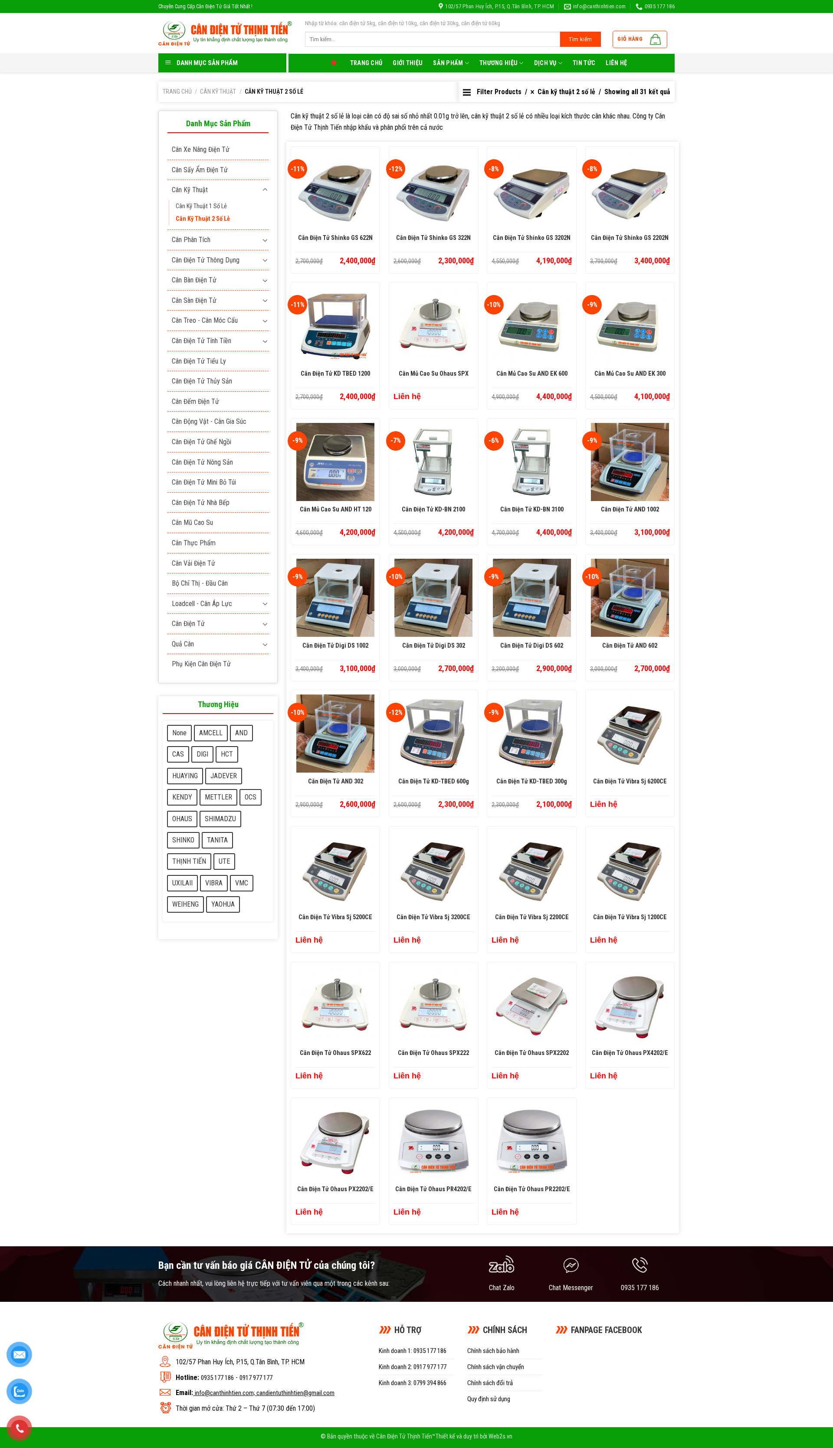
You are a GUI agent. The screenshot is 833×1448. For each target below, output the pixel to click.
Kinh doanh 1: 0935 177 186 (412, 1351)
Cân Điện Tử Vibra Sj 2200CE (532, 917)
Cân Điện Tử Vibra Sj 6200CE (630, 781)
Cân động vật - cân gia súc (209, 421)
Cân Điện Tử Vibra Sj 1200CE (630, 917)
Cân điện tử (188, 623)
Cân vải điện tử (193, 563)
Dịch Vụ (545, 63)
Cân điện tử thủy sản (202, 381)
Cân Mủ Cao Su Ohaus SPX (434, 373)
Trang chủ (366, 63)
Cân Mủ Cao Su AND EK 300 (630, 373)
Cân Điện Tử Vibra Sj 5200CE (335, 917)
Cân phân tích (191, 240)
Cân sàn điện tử (194, 300)
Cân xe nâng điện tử (201, 149)
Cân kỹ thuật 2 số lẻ (203, 219)
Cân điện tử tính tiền (201, 341)
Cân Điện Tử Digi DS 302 (433, 645)
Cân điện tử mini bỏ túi (204, 482)
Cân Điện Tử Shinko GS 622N (335, 238)
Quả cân (183, 644)
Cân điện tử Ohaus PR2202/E (532, 1189)
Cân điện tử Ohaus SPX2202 (532, 1053)
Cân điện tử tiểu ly (199, 361)
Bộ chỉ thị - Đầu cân (200, 583)
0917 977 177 (255, 1378)
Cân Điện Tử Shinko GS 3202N (532, 238)
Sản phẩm (448, 63)
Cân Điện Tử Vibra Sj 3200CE (433, 917)
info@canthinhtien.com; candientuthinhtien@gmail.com (265, 1393)
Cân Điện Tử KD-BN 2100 (433, 509)
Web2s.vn (500, 1436)
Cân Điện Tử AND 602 (629, 645)
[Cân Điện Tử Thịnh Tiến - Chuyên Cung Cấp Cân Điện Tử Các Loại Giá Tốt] (225, 33)
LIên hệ (616, 63)
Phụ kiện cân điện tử (201, 664)
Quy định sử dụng (488, 1399)
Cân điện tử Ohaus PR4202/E (433, 1189)
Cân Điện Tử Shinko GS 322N (433, 238)
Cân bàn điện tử (194, 280)
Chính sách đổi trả (490, 1383)
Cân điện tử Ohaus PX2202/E (335, 1189)
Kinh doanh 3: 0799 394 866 (412, 1383)
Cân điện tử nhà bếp (201, 502)
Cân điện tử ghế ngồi (201, 442)
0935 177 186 (217, 1378)
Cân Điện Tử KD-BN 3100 (532, 509)
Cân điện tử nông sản (202, 462)
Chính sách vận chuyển (495, 1367)
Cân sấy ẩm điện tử (200, 170)
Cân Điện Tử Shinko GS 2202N (630, 238)
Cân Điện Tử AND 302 (335, 781)
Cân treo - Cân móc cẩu (205, 320)
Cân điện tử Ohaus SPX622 (335, 1053)
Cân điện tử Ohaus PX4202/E (630, 1053)
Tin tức (584, 63)
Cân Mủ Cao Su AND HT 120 (335, 509)
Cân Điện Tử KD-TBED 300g (531, 781)
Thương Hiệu (498, 63)
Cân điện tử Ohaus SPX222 (433, 1053)
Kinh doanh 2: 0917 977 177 (412, 1367)
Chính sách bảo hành (493, 1351)
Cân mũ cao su (192, 522)
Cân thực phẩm (194, 543)
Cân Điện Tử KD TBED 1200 (335, 373)
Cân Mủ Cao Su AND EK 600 (531, 373)
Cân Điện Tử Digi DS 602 (531, 645)
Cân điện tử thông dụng (205, 260)
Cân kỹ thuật (218, 91)
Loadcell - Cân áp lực (202, 604)
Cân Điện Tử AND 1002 (630, 509)
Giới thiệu (408, 63)
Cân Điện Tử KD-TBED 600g (433, 781)
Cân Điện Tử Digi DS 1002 (335, 645)
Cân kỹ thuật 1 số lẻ (201, 206)
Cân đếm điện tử (195, 401)
